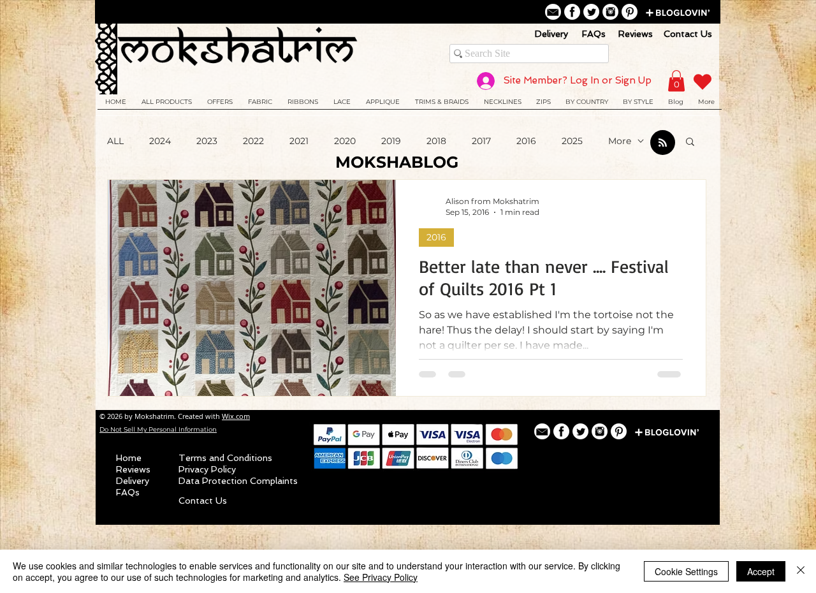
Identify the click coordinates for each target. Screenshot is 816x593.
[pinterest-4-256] (630, 12)
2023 (206, 141)
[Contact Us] (553, 12)
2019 (391, 141)
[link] (676, 80)
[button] (690, 142)
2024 (160, 141)
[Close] (800, 571)
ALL (115, 141)
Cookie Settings (686, 571)
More (619, 141)
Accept (761, 571)
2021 (299, 141)
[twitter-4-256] (591, 12)
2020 (345, 141)
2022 (253, 141)
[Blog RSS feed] (662, 143)
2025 (572, 141)
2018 (436, 141)
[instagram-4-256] (610, 12)
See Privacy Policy (381, 577)
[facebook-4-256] (572, 12)
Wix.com (236, 416)
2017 (481, 141)
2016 (526, 141)
